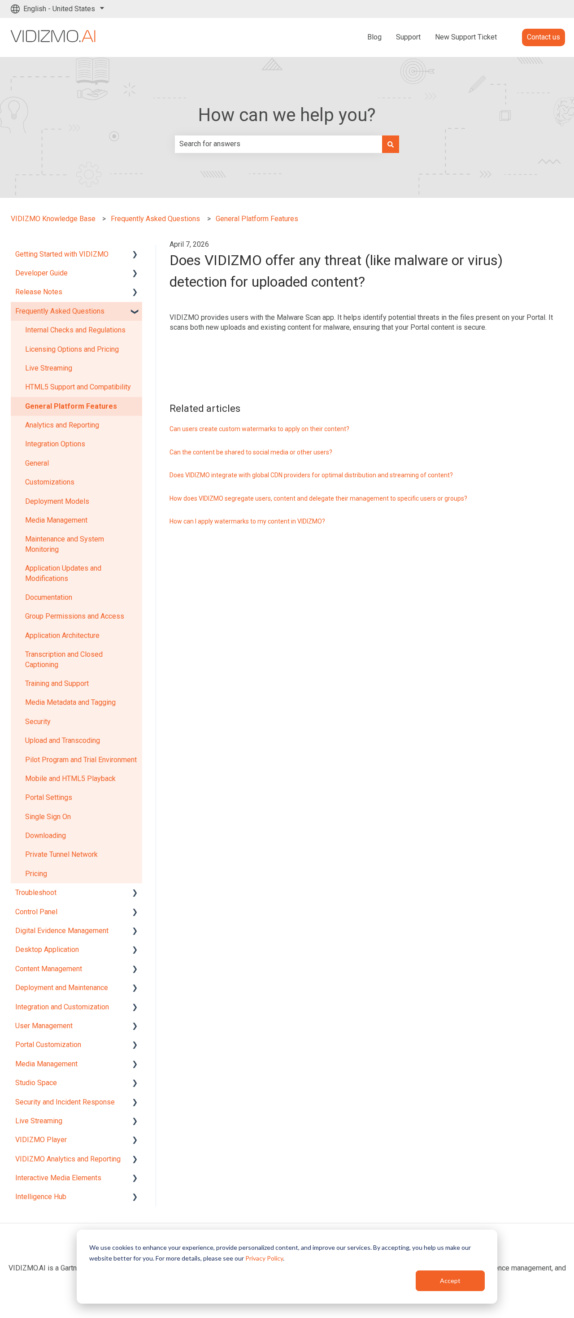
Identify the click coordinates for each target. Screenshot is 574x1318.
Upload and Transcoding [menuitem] (62, 740)
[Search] (390, 144)
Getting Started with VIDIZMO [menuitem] (62, 254)
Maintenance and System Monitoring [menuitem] (64, 544)
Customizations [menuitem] (49, 482)
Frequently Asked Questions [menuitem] (59, 311)
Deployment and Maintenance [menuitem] (61, 987)
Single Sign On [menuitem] (48, 816)
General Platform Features (257, 218)
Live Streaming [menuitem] (48, 368)
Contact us (543, 37)
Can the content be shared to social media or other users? (251, 452)
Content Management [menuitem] (48, 968)
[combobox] (278, 144)
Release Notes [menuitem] (38, 292)
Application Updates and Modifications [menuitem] (63, 573)
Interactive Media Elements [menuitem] (58, 1178)
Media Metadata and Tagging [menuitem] (70, 702)
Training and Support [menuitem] (57, 683)
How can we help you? (287, 115)
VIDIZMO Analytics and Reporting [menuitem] (68, 1159)
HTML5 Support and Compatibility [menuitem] (78, 387)
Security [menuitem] (38, 721)
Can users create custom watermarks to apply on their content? (259, 428)
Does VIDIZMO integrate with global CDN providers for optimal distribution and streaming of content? (311, 475)
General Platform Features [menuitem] (71, 406)
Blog (374, 37)
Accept (450, 1280)
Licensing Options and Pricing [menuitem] (72, 349)
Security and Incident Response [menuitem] (65, 1102)
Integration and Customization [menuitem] (62, 1007)
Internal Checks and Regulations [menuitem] (75, 330)
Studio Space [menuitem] (36, 1082)
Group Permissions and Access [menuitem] (74, 616)
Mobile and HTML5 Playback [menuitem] (70, 778)
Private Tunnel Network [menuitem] (61, 854)
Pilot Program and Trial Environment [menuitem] (81, 759)
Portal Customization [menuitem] (48, 1044)
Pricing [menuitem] (36, 873)
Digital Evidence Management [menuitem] (62, 930)
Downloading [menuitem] (45, 835)
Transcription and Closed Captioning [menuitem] (64, 659)
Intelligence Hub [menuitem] (40, 1196)
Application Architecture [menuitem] (62, 635)
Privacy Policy (264, 1258)
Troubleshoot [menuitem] (36, 892)
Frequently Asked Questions (155, 218)
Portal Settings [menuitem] (48, 797)
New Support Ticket (466, 37)
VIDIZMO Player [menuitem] (41, 1139)
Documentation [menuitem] (48, 597)
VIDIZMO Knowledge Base (53, 218)
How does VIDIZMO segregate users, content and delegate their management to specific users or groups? (318, 498)
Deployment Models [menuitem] (57, 501)
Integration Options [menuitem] (55, 444)
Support (408, 37)
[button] (135, 255)
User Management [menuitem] (44, 1025)
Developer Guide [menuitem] (41, 273)
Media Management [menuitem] (56, 520)
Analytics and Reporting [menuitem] (62, 425)
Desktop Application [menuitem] (47, 949)
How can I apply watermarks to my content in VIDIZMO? (247, 521)
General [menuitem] (37, 463)
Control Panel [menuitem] (36, 912)
